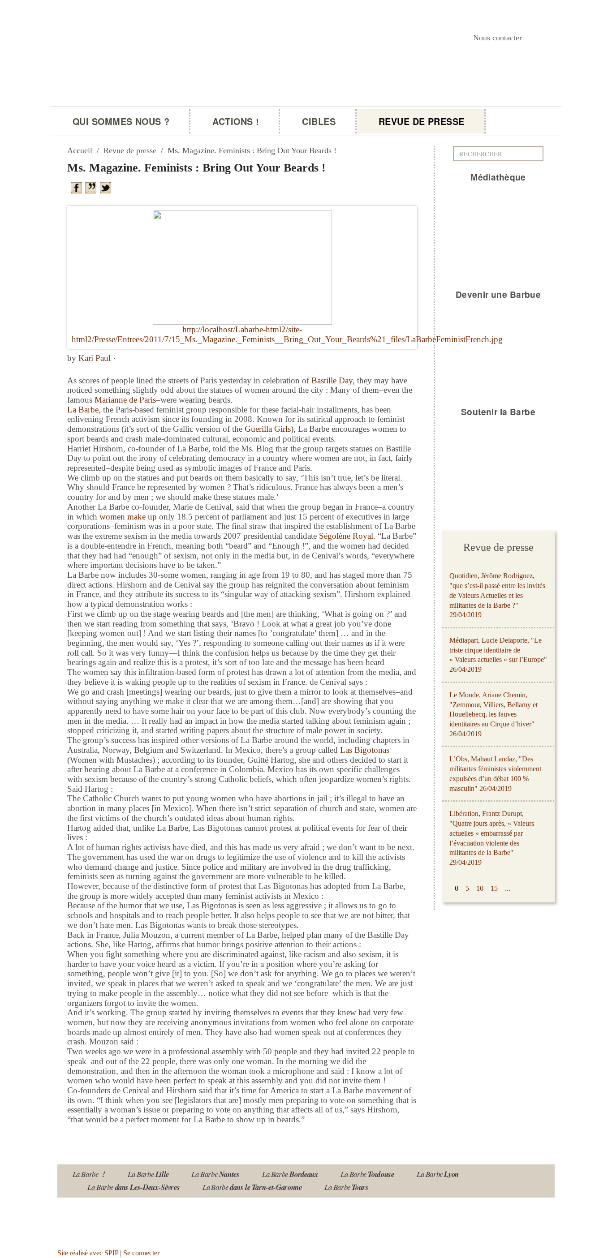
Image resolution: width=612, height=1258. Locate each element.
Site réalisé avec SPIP (87, 1253)
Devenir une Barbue (498, 294)
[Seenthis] (92, 187)
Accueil (79, 150)
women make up (128, 516)
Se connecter (141, 1253)
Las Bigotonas (364, 750)
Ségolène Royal (346, 536)
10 (479, 888)
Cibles (319, 121)
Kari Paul (94, 358)
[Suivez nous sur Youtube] (95, 1219)
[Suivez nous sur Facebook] (148, 1219)
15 (494, 888)
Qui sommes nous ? (121, 121)
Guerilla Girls (268, 429)
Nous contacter (497, 37)
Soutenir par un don (567, 1229)
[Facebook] (78, 187)
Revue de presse (422, 121)
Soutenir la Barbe (498, 411)
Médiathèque (498, 177)
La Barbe (83, 409)
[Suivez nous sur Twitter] (121, 1219)
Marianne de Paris (125, 399)
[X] (107, 187)
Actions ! (235, 121)
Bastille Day (332, 380)
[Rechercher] (538, 153)
